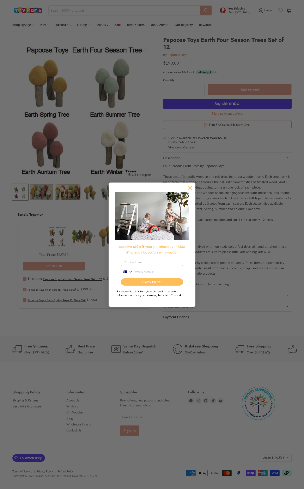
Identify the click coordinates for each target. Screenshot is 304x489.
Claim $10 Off (152, 282)
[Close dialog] (190, 187)
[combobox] (127, 271)
